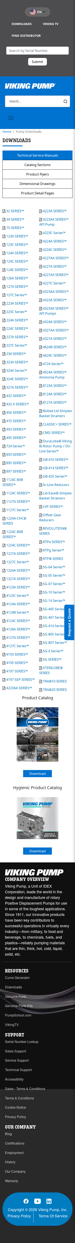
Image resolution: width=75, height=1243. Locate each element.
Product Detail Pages (37, 193)
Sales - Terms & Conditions (25, 1088)
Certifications (14, 1143)
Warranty (11, 1180)
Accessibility (14, 1079)
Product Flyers (37, 174)
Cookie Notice (15, 1107)
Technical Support (18, 1069)
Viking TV (50, 24)
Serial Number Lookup (21, 1041)
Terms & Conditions (19, 1098)
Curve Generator (17, 977)
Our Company (15, 1171)
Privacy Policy (15, 1116)
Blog (8, 1133)
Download (37, 773)
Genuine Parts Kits (19, 1005)
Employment (14, 1152)
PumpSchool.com (18, 1015)
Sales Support (15, 1051)
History (10, 1161)
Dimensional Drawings (37, 183)
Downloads (22, 24)
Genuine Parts (15, 996)
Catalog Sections (37, 164)
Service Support (17, 1060)
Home (6, 131)
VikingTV (12, 1024)
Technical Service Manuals (37, 155)
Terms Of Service (53, 1215)
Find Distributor (26, 36)
